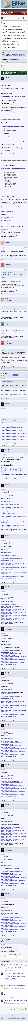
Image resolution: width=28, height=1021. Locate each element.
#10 (26, 489)
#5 (26, 328)
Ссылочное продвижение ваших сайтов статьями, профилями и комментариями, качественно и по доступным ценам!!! (14, 975)
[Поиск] (26, 18)
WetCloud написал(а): (6, 272)
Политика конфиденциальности (8, 1018)
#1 (26, 82)
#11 (26, 540)
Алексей (4, 419)
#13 (26, 633)
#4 (26, 304)
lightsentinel (8, 323)
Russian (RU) (10, 1015)
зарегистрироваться (7, 49)
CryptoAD (7, 939)
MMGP (3, 1015)
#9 (26, 454)
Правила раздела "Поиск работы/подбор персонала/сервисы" (12, 60)
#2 (26, 247)
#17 (26, 809)
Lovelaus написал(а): (6, 306)
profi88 (3, 69)
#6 (26, 347)
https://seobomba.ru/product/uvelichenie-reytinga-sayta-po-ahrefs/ (12, 428)
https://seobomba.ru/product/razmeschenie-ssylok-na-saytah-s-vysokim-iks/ (12, 440)
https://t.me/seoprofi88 (6, 220)
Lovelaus (7, 264)
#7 (26, 378)
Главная (23, 1018)
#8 (26, 408)
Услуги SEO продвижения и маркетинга (16, 968)
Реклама (2, 235)
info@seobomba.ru (5, 219)
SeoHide (5, 968)
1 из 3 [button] (9, 954)
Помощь (19, 1018)
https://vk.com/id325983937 (8, 217)
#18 (26, 854)
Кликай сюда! (12, 236)
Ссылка (4, 472)
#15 (26, 729)
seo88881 (6, 988)
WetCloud (7, 242)
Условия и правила (13, 1017)
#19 (26, 898)
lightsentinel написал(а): (7, 350)
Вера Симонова (7, 979)
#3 (26, 269)
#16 (26, 769)
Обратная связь (4, 1017)
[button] (2, 18)
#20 (26, 944)
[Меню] (14, 10)
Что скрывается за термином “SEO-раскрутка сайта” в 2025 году (14, 469)
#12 (26, 591)
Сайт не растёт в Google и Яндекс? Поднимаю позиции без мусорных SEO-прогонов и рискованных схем (15, 965)
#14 (26, 677)
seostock (5, 996)
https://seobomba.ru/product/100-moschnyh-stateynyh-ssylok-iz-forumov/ (13, 431)
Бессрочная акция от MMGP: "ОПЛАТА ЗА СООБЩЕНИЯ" (13, 55)
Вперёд (14, 954)
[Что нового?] (23, 18)
